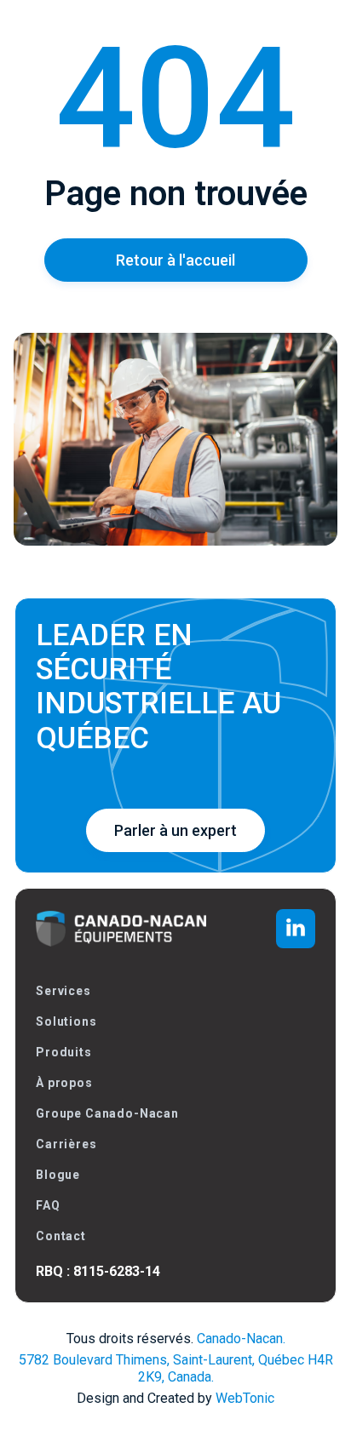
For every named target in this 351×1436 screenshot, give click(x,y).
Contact (61, 1236)
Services (63, 991)
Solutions (66, 1021)
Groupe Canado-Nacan (107, 1113)
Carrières (66, 1144)
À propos (64, 1083)
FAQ (48, 1205)
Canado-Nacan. (241, 1338)
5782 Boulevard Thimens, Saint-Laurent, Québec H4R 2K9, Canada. (176, 1369)
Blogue (58, 1174)
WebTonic (245, 1398)
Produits (64, 1052)
